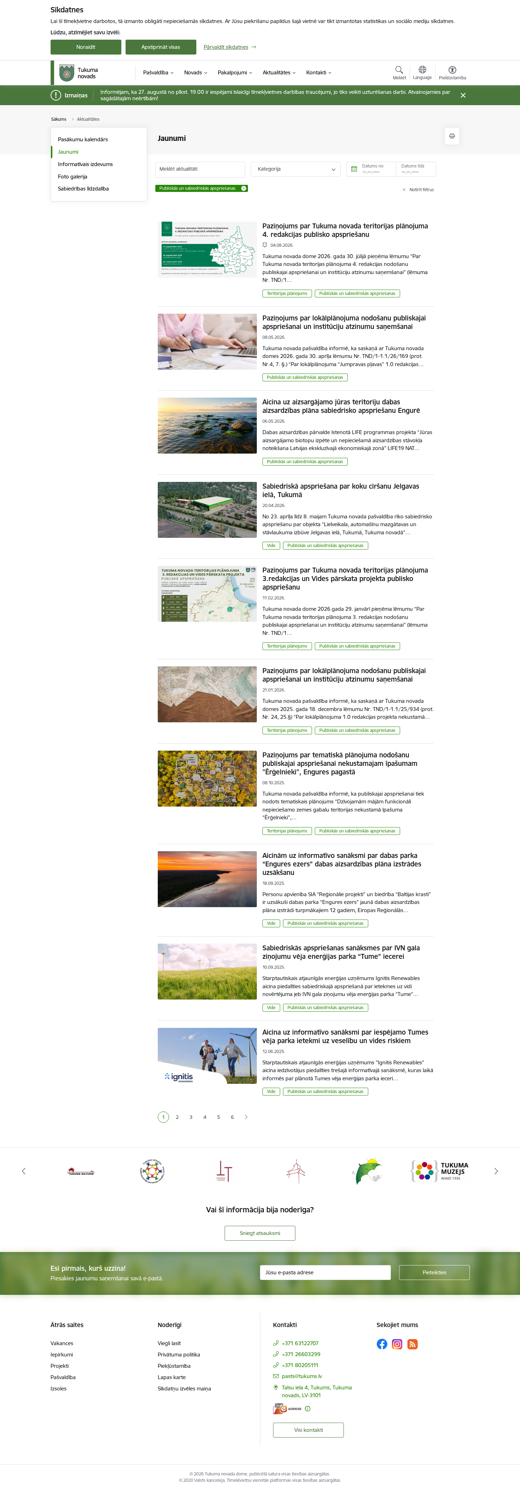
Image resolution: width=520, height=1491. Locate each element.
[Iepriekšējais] (23, 1171)
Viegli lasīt (169, 1343)
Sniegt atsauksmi (260, 1233)
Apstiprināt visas (160, 47)
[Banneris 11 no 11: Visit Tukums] (439, 1170)
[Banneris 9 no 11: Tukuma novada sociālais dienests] (296, 1170)
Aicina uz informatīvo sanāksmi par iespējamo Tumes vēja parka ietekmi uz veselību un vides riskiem (345, 1036)
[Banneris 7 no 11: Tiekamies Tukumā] (152, 1170)
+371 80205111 (300, 1365)
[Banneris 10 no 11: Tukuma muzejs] (367, 1170)
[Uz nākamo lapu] (246, 1117)
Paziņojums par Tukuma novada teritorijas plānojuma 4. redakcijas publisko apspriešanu (345, 230)
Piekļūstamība (174, 1365)
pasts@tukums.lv (302, 1376)
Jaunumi (68, 151)
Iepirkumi (62, 1354)
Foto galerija (72, 176)
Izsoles (59, 1388)
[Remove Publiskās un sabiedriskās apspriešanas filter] (243, 188)
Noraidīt (85, 47)
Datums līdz (412, 166)
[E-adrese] (287, 1409)
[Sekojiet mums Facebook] (382, 1344)
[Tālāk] (496, 1171)
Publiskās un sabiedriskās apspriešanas (357, 293)
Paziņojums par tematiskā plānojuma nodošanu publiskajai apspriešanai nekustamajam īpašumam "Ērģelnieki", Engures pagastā (339, 763)
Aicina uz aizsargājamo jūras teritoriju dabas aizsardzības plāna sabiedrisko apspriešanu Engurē (341, 406)
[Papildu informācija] (307, 1408)
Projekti (60, 1365)
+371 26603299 (301, 1354)
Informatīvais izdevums (85, 164)
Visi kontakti (308, 1430)
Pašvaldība (63, 1377)
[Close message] (463, 95)
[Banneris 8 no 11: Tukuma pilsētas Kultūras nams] (224, 1170)
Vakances (62, 1343)
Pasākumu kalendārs (83, 139)
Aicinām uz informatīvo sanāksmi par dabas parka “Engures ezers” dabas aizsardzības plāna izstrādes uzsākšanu (341, 864)
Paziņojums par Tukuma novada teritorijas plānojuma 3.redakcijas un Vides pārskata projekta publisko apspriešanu (345, 578)
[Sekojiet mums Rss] (412, 1344)
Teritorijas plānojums (287, 293)
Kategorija (269, 169)
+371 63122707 (300, 1343)
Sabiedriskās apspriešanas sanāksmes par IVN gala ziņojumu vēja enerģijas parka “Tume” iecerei (341, 952)
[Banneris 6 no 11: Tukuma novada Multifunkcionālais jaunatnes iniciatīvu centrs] (81, 1170)
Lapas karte (172, 1377)
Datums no (372, 166)
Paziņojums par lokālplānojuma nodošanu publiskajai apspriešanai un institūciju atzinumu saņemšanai (344, 322)
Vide (271, 545)
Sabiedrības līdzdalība (83, 188)
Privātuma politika (179, 1354)
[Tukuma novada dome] (78, 72)
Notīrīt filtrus (422, 189)
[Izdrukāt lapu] (452, 136)
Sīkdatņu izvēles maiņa (184, 1388)
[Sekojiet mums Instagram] (397, 1344)
